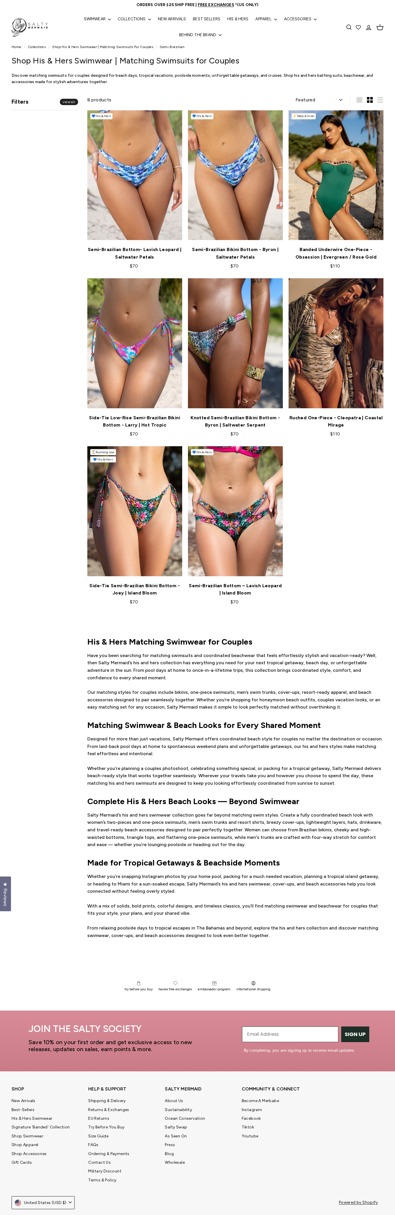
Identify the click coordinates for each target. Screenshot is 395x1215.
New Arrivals (172, 19)
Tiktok (248, 1127)
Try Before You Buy (106, 1127)
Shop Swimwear (27, 1136)
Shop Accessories (29, 1153)
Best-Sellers (23, 1109)
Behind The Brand (198, 34)
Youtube (250, 1136)
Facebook (251, 1118)
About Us (174, 1100)
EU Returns (98, 1118)
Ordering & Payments (109, 1153)
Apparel (263, 19)
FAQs (93, 1144)
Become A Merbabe (260, 1100)
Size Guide (98, 1136)
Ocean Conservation (185, 1118)
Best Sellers (206, 19)
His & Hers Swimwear (32, 1118)
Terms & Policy (102, 1180)
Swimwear (95, 19)
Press (170, 1144)
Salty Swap (176, 1127)
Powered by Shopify (358, 1202)
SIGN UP (355, 1034)
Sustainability (178, 1109)
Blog (169, 1153)
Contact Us (99, 1162)
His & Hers (237, 19)
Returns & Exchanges (108, 1109)
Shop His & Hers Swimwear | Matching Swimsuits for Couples (102, 47)
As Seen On (176, 1136)
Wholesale (175, 1162)
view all (69, 102)
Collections (132, 19)
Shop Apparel (25, 1144)
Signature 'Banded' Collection (41, 1127)
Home (17, 47)
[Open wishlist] (358, 27)
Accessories (298, 19)
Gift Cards (22, 1162)
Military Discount (104, 1171)
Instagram (252, 1109)
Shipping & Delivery (107, 1100)
